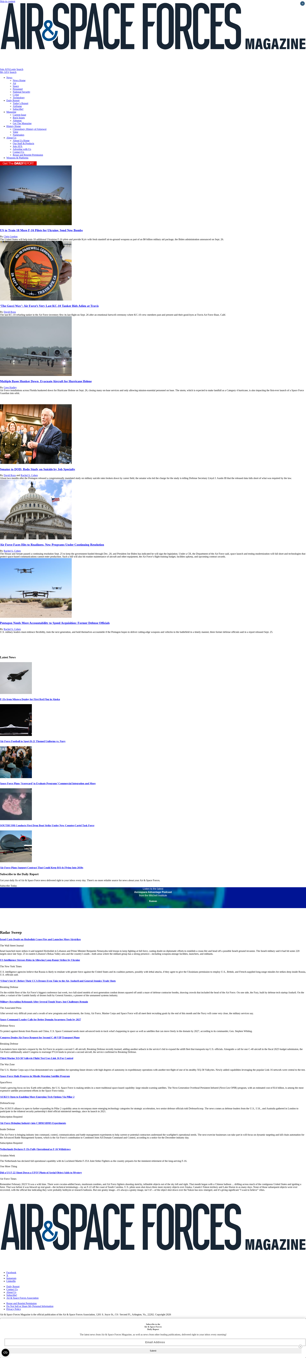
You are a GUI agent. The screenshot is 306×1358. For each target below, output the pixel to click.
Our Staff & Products (23, 143)
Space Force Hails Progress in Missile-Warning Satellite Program (35, 1076)
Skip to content (7, 1)
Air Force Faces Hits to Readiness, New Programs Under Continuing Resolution (52, 544)
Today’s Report (20, 103)
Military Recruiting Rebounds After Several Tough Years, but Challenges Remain (44, 1001)
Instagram (11, 1278)
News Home (19, 80)
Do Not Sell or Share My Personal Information (29, 1306)
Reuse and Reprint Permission (28, 155)
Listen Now (153, 906)
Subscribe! (18, 109)
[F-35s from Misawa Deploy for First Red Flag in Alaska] (16, 693)
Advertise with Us (22, 149)
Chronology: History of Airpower (30, 129)
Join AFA (5, 69)
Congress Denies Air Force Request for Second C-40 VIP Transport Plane (40, 1037)
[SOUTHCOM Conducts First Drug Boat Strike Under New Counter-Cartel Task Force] (16, 819)
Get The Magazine (22, 123)
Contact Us (18, 152)
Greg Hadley (10, 387)
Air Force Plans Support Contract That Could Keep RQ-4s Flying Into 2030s (41, 867)
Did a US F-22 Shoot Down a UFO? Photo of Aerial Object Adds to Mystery (41, 1172)
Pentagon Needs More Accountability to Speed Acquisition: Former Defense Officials (55, 623)
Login (13, 69)
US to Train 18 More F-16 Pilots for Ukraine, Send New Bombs (41, 230)
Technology (19, 97)
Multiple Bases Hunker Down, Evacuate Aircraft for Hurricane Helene (46, 381)
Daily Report (12, 100)
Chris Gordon (11, 236)
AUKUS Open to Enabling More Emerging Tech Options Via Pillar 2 (37, 1097)
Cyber (16, 94)
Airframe (17, 106)
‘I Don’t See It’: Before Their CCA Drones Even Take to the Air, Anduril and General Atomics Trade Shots (58, 981)
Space (16, 86)
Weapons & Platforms (17, 157)
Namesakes (18, 134)
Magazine (11, 112)
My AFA (4, 72)
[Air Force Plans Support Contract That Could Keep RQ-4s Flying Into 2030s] (16, 861)
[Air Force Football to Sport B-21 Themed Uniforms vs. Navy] (16, 735)
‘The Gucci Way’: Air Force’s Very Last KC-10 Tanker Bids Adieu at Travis (49, 306)
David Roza (10, 312)
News (9, 77)
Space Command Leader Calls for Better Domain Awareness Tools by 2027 (40, 1019)
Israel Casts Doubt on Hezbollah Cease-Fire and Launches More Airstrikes (40, 939)
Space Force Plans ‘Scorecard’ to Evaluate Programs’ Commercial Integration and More (48, 783)
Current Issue (19, 114)
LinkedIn (11, 1281)
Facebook (11, 1272)
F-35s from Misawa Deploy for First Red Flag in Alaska (30, 699)
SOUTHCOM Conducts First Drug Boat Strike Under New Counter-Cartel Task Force (47, 825)
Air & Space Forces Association (22, 1298)
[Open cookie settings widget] (5, 1352)
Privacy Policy (13, 1309)
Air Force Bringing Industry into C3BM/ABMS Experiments (33, 1123)
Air (14, 83)
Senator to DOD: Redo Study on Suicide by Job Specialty (37, 469)
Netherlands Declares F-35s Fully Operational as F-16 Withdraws (35, 1149)
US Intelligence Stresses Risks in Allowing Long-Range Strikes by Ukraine (40, 960)
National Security (21, 92)
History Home (13, 126)
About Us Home (21, 140)
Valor (15, 132)
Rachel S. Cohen (29, 475)
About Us (11, 137)
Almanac (17, 120)
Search (19, 69)
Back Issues (19, 117)
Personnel (18, 89)
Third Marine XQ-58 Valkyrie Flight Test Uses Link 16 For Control (36, 1058)
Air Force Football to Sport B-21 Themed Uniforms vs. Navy (33, 741)
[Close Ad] (300, 1346)
